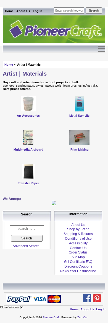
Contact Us (78, 248)
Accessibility (78, 243)
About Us (23, 11)
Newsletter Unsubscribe (78, 271)
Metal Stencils (79, 115)
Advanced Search (26, 246)
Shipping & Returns (78, 234)
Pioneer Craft (51, 317)
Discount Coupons (78, 266)
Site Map (78, 257)
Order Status (78, 252)
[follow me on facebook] (87, 298)
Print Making (79, 149)
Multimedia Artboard (28, 149)
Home (9, 11)
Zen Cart (82, 317)
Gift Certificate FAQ (78, 262)
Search (26, 215)
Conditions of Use (78, 239)
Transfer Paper (28, 183)
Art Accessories (28, 115)
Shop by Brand (78, 229)
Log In (37, 11)
